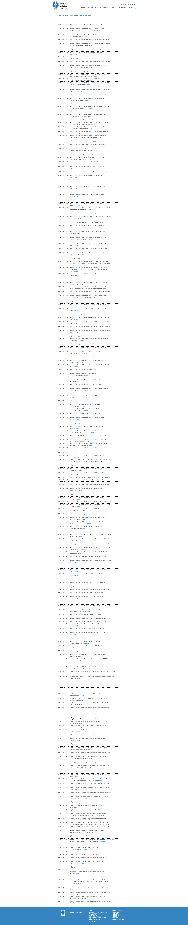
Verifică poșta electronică (119, 919)
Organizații (113, 7)
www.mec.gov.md (115, 912)
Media (130, 7)
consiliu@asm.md (95, 916)
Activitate (98, 7)
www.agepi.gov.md (115, 917)
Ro (131, 4)
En (133, 4)
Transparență (123, 7)
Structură (90, 7)
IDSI (94, 921)
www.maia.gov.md (115, 914)
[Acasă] (55, 5)
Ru (135, 4)
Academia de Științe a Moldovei (64, 5)
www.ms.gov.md (115, 913)
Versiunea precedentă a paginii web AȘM (69, 919)
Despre (83, 7)
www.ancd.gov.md (115, 915)
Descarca (89, 668)
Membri (105, 7)
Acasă (59, 12)
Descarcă (101, 26)
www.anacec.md (115, 916)
